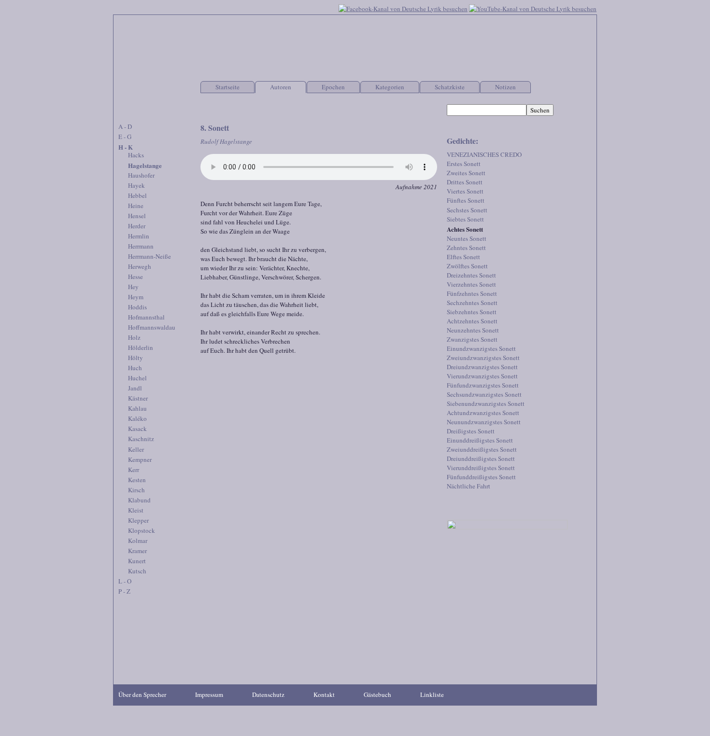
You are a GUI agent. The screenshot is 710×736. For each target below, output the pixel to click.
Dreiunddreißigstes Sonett (481, 458)
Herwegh (139, 266)
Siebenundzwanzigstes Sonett (486, 403)
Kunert (137, 560)
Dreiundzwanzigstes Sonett (482, 366)
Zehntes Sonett (466, 247)
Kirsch (136, 490)
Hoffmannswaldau (151, 327)
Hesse (135, 276)
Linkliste (432, 694)
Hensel (137, 215)
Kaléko (137, 418)
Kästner (138, 398)
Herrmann (141, 246)
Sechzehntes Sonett (472, 302)
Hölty (135, 357)
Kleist (135, 510)
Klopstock (141, 530)
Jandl (135, 388)
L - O (124, 581)
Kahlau (137, 408)
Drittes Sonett (465, 182)
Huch (135, 367)
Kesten (137, 479)
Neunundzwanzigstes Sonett (484, 421)
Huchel (137, 378)
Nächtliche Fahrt (468, 486)
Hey (133, 286)
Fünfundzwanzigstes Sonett (483, 385)
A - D (125, 126)
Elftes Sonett (463, 256)
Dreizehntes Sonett (471, 275)
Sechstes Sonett (467, 210)
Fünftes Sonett (465, 200)
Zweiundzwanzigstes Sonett (483, 357)
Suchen (540, 110)
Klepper (138, 520)
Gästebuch (377, 694)
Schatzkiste (450, 87)
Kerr (133, 469)
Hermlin (138, 236)
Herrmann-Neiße (149, 256)
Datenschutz (268, 694)
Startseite (227, 87)
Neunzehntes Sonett (473, 330)
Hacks (136, 155)
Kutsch (137, 571)
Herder (136, 226)
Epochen (333, 87)
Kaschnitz (141, 438)
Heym (135, 296)
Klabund (139, 500)
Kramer (137, 550)
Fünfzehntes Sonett (472, 293)
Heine (135, 205)
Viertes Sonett (465, 191)
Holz (134, 337)
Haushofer (141, 175)
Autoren (280, 87)
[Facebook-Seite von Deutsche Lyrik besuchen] (403, 7)
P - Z (124, 591)
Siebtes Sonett (465, 219)
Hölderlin (140, 347)
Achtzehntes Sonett (472, 321)
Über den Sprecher (142, 694)
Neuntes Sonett (466, 238)
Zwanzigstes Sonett (472, 339)
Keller (136, 449)
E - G (124, 136)
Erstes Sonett (464, 163)
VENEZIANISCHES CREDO (484, 154)
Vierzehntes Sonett (471, 284)
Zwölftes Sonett (467, 266)
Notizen (505, 87)
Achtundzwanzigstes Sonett (483, 412)
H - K (125, 147)
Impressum (209, 694)
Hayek (136, 185)
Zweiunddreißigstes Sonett (482, 449)
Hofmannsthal (146, 317)
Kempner (140, 459)
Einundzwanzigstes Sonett (481, 348)
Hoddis (137, 307)
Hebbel (137, 195)
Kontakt (324, 694)
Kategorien (389, 87)
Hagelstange (145, 165)
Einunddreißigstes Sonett (480, 440)
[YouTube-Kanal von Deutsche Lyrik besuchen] (532, 7)
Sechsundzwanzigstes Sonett (484, 394)
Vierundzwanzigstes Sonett (482, 376)
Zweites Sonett (466, 172)
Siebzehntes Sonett (472, 311)
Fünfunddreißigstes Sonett (481, 476)
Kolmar (137, 540)
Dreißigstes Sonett (471, 431)
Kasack (137, 428)
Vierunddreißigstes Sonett (481, 467)
